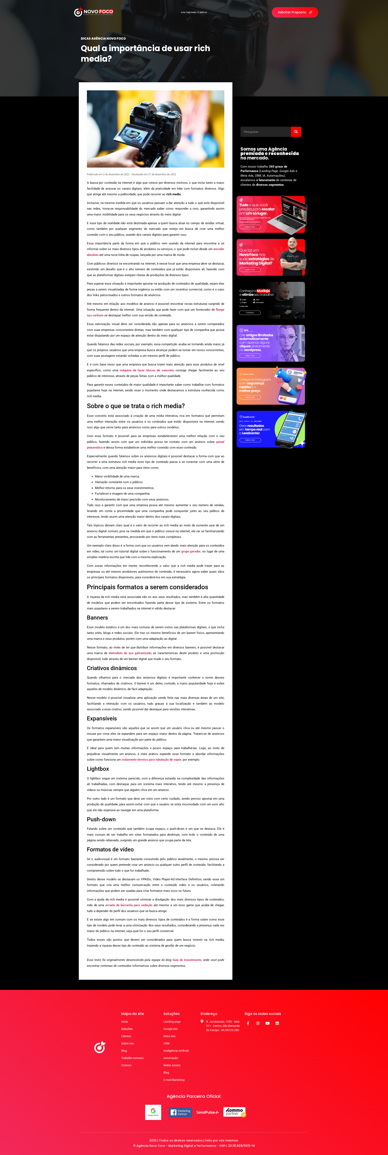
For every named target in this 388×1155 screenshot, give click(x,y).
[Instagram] (257, 1023)
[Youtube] (267, 1023)
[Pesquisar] (296, 132)
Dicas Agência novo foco (103, 38)
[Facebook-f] (248, 1023)
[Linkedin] (277, 1023)
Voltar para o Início (194, 12)
